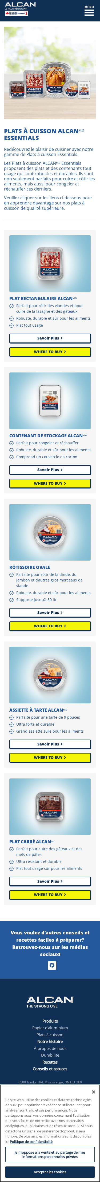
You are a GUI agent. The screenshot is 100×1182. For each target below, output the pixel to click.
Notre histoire (50, 1041)
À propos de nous (50, 1048)
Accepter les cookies (50, 1171)
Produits (50, 1021)
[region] (50, 1133)
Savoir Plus (48, 338)
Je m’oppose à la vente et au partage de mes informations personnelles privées (50, 1154)
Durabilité (50, 1055)
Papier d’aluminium (50, 1027)
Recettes (50, 1062)
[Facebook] (52, 965)
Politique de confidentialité (31, 1141)
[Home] (20, 10)
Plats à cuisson (50, 1034)
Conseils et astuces (50, 1068)
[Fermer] (93, 1092)
